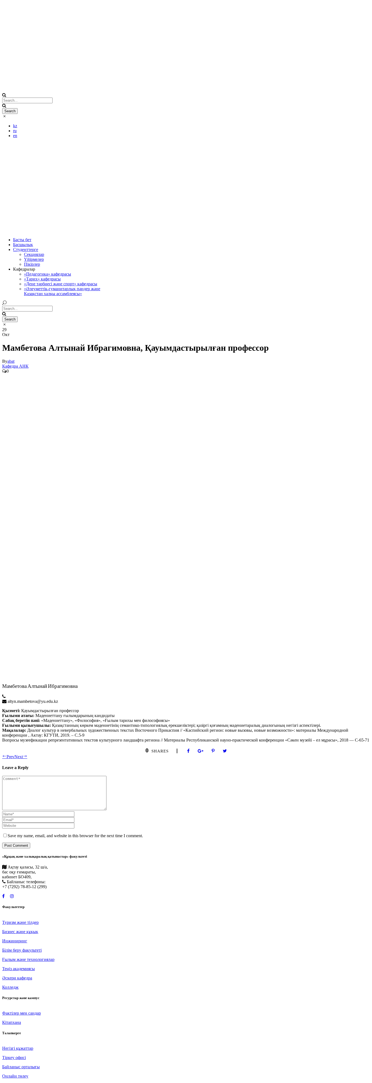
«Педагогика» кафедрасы (47, 274)
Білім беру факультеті (22, 950)
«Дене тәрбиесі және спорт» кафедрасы (60, 284)
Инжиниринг (14, 941)
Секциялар (34, 254)
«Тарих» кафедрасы (42, 279)
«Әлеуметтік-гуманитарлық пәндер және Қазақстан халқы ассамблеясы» (62, 291)
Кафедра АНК (15, 366)
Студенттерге (25, 249)
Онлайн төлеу (15, 1076)
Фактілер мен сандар (21, 1013)
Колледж (10, 987)
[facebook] (3, 896)
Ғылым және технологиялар (28, 959)
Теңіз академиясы (18, 968)
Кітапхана (11, 1022)
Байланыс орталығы (21, 1066)
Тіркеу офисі (14, 1057)
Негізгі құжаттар (17, 1048)
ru (15, 130)
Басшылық (23, 244)
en (15, 135)
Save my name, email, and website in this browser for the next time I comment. (75, 835)
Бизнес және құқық (20, 931)
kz (15, 125)
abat (10, 361)
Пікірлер (32, 264)
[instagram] (12, 896)
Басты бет (22, 239)
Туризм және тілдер (20, 922)
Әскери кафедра (17, 978)
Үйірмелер (34, 259)
